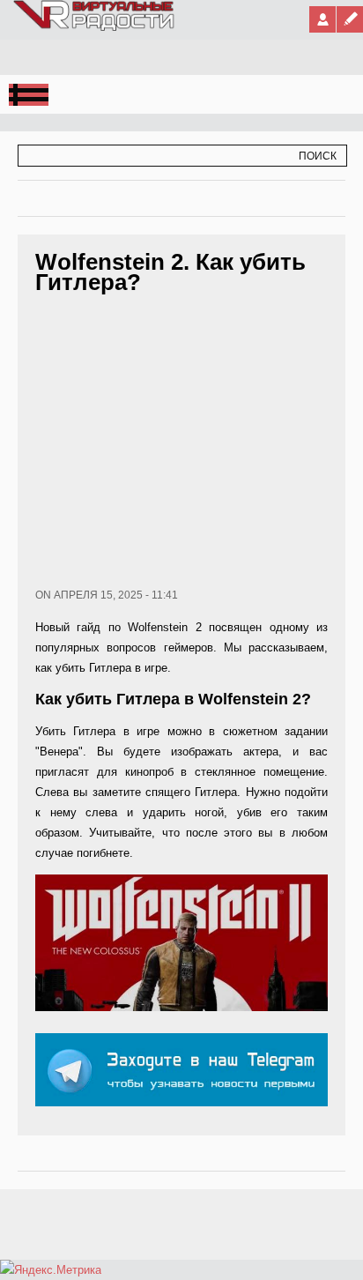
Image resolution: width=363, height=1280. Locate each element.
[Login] (322, 19)
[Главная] (94, 27)
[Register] (350, 19)
